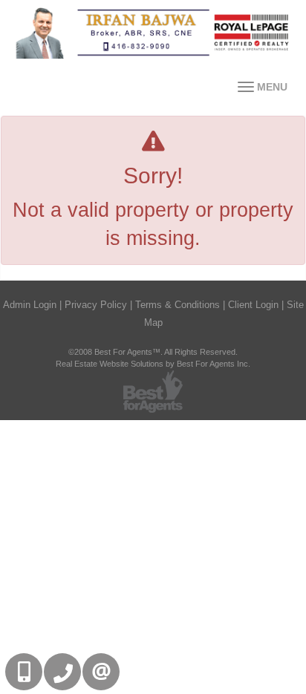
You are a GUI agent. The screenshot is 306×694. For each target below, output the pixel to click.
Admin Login (29, 304)
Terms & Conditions (177, 304)
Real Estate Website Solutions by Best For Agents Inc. (153, 363)
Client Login (253, 304)
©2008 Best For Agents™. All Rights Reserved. (153, 351)
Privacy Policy (96, 304)
